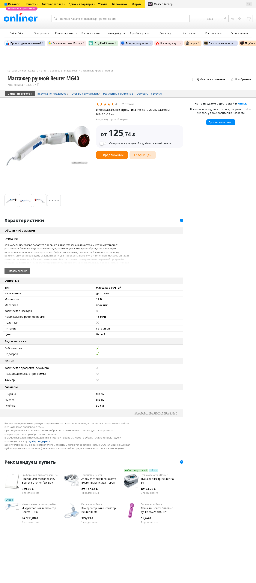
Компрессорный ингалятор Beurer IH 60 (98, 510)
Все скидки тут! (169, 43)
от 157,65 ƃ (89, 489)
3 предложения (149, 493)
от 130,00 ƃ (30, 518)
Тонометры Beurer (91, 475)
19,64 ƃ (146, 518)
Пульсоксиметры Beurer (154, 475)
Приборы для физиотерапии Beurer (40, 475)
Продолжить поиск (221, 122)
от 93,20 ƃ (148, 489)
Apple (193, 43)
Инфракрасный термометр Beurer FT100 (39, 510)
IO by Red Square (104, 43)
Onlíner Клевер (163, 4)
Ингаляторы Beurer (92, 504)
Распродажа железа (221, 43)
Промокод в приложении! (25, 43)
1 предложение (30, 493)
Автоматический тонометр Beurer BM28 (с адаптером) (98, 480)
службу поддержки (39, 441)
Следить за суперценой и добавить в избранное (140, 143)
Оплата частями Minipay (67, 43)
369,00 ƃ (28, 489)
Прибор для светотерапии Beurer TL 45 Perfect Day (38, 480)
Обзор (153, 470)
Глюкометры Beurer (152, 504)
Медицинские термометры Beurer (40, 504)
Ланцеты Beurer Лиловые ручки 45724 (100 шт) (157, 510)
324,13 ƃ (87, 518)
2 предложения (30, 522)
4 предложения (90, 493)
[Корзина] (248, 18)
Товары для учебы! (137, 43)
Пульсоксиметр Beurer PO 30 (157, 480)
